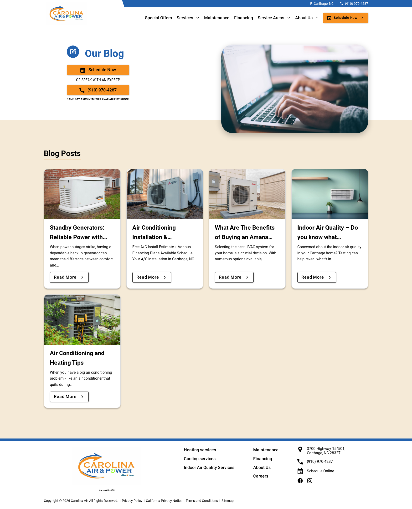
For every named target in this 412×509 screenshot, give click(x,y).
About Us (262, 467)
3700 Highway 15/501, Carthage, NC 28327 (326, 450)
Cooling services (200, 458)
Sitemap (227, 501)
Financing (243, 17)
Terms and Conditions (202, 501)
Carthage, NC (324, 3)
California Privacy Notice (164, 501)
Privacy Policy (132, 501)
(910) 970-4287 (356, 3)
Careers (260, 476)
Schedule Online (320, 471)
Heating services (200, 449)
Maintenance (216, 17)
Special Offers (158, 17)
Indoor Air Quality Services (209, 467)
